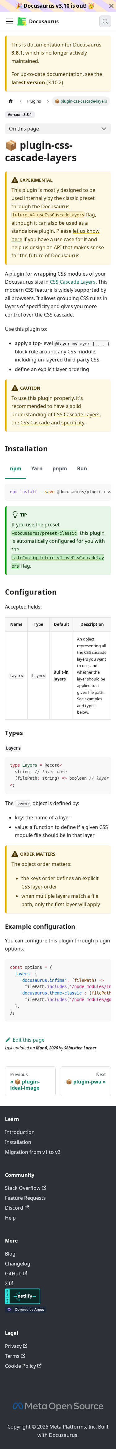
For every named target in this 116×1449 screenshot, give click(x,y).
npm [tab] (15, 468)
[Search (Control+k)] (105, 21)
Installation (18, 1142)
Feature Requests (25, 1197)
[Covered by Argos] (25, 1310)
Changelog (17, 1263)
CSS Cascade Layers (73, 281)
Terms (12, 1356)
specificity (72, 422)
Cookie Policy (20, 1366)
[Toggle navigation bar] (9, 21)
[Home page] (11, 101)
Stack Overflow (23, 1188)
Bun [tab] (82, 468)
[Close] (111, 6)
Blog (10, 1253)
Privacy (13, 1346)
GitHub (13, 1273)
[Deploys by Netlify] (22, 1302)
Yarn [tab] (37, 468)
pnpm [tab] (60, 468)
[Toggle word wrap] (92, 491)
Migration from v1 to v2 (32, 1152)
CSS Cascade (35, 422)
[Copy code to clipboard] (103, 491)
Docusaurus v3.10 (47, 5)
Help (10, 1217)
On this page (24, 128)
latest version (28, 82)
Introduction (20, 1132)
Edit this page (29, 1039)
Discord (14, 1207)
